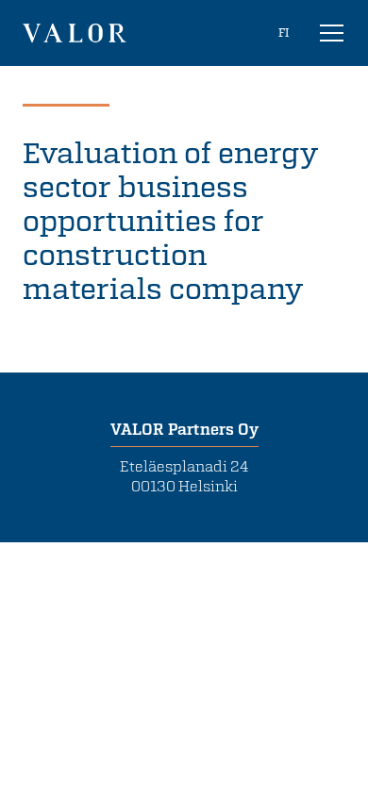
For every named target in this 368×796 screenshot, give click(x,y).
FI (283, 32)
